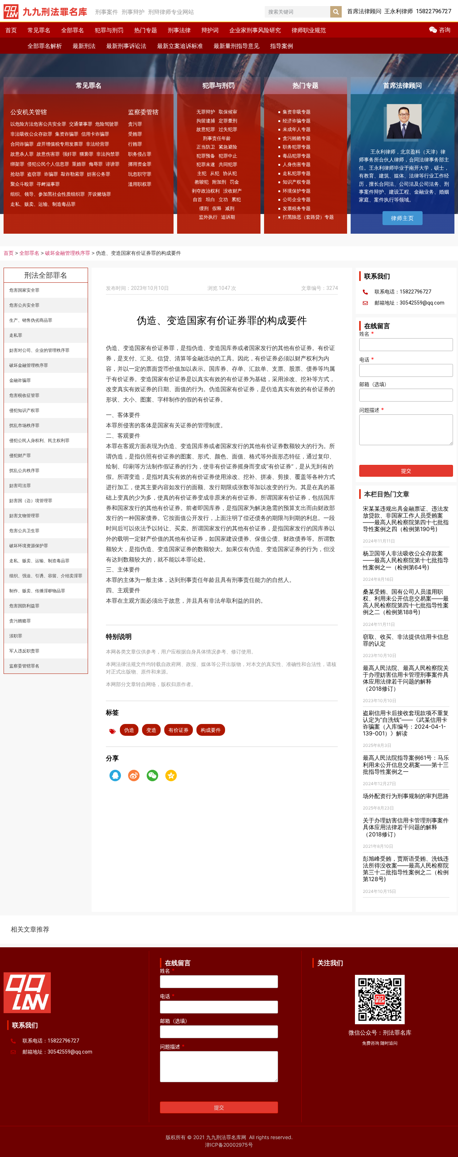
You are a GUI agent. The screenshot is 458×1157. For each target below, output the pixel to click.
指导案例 (281, 46)
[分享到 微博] (134, 775)
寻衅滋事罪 (48, 184)
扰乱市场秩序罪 (24, 425)
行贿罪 (135, 144)
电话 (366, 359)
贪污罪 (135, 124)
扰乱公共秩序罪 (24, 470)
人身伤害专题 (297, 164)
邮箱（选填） (374, 384)
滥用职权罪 (139, 184)
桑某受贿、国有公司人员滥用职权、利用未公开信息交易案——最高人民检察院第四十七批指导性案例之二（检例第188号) (406, 602)
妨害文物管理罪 (24, 515)
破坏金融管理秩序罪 (67, 253)
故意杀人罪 (22, 154)
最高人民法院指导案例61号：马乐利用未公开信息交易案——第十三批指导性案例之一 (406, 764)
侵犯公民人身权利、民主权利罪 (39, 440)
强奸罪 (70, 154)
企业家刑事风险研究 (255, 30)
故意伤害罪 (48, 154)
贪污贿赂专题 (297, 138)
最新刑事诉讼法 (126, 46)
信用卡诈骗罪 (95, 134)
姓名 (366, 334)
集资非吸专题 (297, 112)
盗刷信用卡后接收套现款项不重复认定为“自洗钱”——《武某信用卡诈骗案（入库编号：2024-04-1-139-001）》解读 (406, 723)
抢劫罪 (17, 174)
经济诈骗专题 (297, 120)
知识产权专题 (297, 182)
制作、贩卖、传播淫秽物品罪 (37, 590)
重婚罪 (79, 164)
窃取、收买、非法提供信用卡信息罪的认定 (406, 640)
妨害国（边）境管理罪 (30, 500)
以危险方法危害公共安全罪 (38, 124)
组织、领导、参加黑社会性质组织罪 (47, 194)
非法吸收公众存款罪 (31, 134)
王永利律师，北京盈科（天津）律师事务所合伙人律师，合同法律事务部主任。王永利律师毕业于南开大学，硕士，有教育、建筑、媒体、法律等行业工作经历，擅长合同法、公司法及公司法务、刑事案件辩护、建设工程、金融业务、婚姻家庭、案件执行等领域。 (404, 176)
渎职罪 (15, 635)
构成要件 (211, 730)
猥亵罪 (86, 154)
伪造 (129, 730)
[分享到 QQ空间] (171, 775)
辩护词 (210, 30)
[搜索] (336, 12)
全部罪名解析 (45, 46)
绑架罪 (17, 164)
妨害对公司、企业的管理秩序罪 (39, 350)
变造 (151, 730)
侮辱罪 (96, 164)
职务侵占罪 (139, 154)
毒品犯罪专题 (297, 156)
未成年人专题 (297, 129)
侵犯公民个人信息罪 (48, 164)
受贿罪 (135, 134)
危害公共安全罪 (24, 305)
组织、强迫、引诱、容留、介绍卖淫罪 (45, 575)
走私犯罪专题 (297, 173)
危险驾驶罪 (106, 124)
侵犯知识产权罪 (24, 410)
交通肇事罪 (80, 124)
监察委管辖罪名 (24, 666)
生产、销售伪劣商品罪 (30, 320)
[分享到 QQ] (115, 775)
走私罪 (15, 335)
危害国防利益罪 (24, 605)
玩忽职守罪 (139, 174)
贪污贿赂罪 (20, 620)
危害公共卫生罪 (24, 530)
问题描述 (371, 410)
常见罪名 (39, 30)
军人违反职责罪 (24, 650)
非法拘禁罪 (108, 154)
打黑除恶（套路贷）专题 (308, 217)
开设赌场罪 (99, 194)
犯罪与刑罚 (109, 30)
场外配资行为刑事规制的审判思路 (406, 795)
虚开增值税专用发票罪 (59, 144)
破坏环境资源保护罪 (28, 545)
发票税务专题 (297, 208)
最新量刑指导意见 (236, 46)
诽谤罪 (113, 164)
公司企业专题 (297, 199)
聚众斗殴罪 (22, 184)
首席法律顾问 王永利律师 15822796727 (399, 11)
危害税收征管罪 (24, 395)
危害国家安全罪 (24, 290)
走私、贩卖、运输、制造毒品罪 (42, 204)
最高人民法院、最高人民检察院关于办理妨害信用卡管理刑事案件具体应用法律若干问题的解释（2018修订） (406, 678)
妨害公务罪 (98, 174)
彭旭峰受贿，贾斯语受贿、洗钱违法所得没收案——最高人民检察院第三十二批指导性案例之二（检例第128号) (406, 869)
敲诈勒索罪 (72, 174)
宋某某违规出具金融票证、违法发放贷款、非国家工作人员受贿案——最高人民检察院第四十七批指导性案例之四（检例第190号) (406, 519)
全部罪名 (72, 30)
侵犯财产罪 (20, 455)
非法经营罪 (97, 144)
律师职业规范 (309, 30)
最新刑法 (84, 46)
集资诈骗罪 (66, 134)
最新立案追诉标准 (180, 46)
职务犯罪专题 (297, 147)
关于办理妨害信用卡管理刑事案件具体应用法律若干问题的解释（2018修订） (406, 827)
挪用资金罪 (139, 164)
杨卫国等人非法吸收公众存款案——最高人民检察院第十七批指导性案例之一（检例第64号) (406, 560)
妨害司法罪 (20, 485)
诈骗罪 (51, 174)
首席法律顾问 (402, 85)
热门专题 (145, 30)
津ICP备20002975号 (229, 1145)
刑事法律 (179, 30)
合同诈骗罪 (22, 144)
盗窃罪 (34, 174)
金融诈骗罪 (20, 380)
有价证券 (179, 730)
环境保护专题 (297, 191)
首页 (11, 30)
